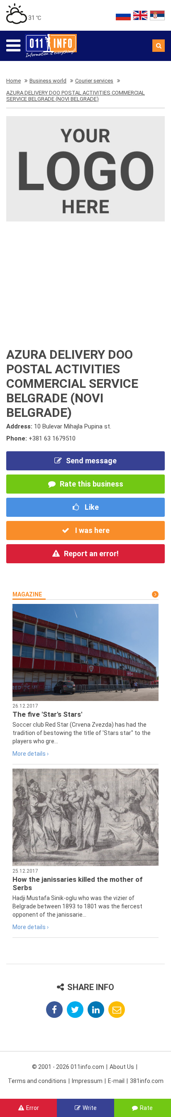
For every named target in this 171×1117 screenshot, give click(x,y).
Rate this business (91, 483)
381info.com (147, 1081)
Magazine (27, 594)
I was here (91, 530)
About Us (122, 1066)
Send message (91, 460)
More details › (30, 753)
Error (32, 1108)
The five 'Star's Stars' (47, 714)
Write (90, 1108)
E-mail (116, 1081)
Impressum (87, 1081)
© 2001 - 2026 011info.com (68, 1066)
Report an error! (91, 553)
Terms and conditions (37, 1081)
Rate (146, 1108)
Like (91, 507)
